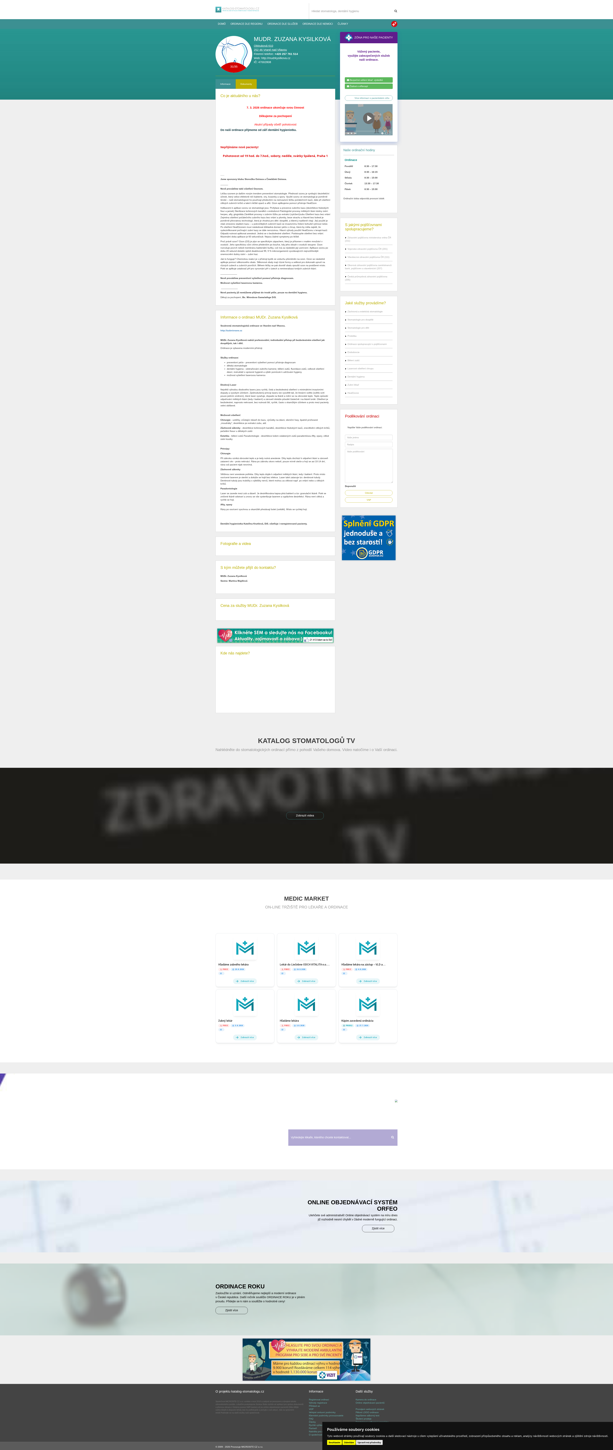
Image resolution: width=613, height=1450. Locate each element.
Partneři (313, 1428)
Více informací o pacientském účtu (372, 98)
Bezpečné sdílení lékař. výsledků (366, 80)
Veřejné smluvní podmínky (322, 1412)
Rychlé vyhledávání (319, 1425)
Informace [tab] (225, 84)
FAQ (311, 1418)
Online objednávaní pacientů (370, 1402)
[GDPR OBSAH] (275, 636)
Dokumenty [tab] (246, 84)
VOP (311, 1409)
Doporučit (350, 486)
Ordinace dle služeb (282, 24)
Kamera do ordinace (366, 1399)
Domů (222, 24)
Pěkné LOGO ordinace (367, 1412)
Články (343, 24)
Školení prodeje (363, 1418)
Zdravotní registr (394, 24)
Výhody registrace (318, 1402)
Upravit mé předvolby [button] (369, 1442)
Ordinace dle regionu (247, 24)
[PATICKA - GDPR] (306, 1360)
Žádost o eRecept (358, 86)
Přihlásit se (314, 1406)
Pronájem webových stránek (370, 1409)
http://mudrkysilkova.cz (275, 58)
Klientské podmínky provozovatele (326, 1415)
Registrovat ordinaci (319, 1399)
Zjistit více (378, 1228)
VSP (369, 500)
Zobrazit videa (305, 815)
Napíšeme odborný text (367, 1415)
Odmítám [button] (349, 1442)
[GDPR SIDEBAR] (368, 538)
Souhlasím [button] (334, 1442)
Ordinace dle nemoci (318, 24)
